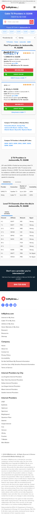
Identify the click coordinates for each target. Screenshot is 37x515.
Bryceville (18, 129)
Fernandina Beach (10, 125)
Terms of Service (6, 368)
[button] (28, 53)
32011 (20, 143)
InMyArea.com (11, 454)
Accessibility (5, 358)
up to (15, 63)
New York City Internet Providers (12, 380)
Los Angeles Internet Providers (11, 377)
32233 (29, 143)
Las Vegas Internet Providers (10, 386)
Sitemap (4, 336)
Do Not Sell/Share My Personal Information (15, 361)
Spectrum (4, 411)
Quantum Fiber (6, 417)
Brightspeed (5, 414)
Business (18, 182)
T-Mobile (4, 439)
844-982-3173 (19, 104)
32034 (6, 143)
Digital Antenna (7, 212)
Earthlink (4, 405)
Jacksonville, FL (25, 27)
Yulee (26, 127)
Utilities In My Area (7, 324)
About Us (4, 349)
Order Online (19, 74)
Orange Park (21, 125)
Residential (7, 182)
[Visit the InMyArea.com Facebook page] (2, 305)
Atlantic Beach (9, 129)
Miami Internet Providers (9, 389)
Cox (2, 427)
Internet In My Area (7, 318)
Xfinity (3, 433)
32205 (18, 32)
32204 (12, 32)
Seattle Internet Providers (9, 393)
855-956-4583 (19, 70)
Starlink (3, 421)
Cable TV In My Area (8, 321)
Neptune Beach (27, 129)
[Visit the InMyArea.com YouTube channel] (14, 305)
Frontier (4, 436)
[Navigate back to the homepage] (9, 7)
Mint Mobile (5, 443)
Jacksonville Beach (10, 127)
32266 (11, 145)
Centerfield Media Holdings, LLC (13, 456)
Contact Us (5, 352)
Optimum (4, 408)
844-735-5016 (20, 284)
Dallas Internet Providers (9, 383)
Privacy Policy (6, 355)
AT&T (3, 402)
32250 (15, 143)
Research (4, 330)
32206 (25, 32)
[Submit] (31, 22)
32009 (6, 145)
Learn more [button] (22, 2)
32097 (24, 143)
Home (3, 346)
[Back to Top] (34, 512)
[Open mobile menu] (34, 7)
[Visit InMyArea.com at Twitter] (6, 305)
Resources (4, 333)
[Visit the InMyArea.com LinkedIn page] (10, 305)
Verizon (4, 430)
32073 (11, 143)
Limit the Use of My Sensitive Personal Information (18, 364)
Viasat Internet (6, 424)
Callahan (20, 127)
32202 (5, 32)
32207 (32, 32)
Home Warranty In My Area (10, 327)
